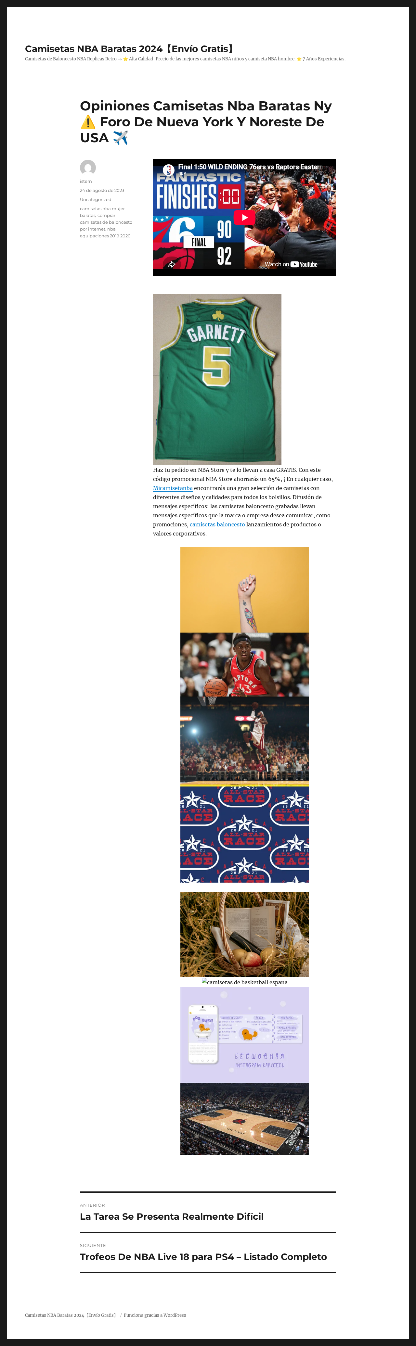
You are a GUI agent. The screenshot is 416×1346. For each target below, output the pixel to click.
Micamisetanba (173, 488)
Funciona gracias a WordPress (155, 1315)
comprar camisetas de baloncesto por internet (106, 222)
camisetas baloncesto (217, 524)
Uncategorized (95, 199)
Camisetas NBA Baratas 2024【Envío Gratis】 (131, 48)
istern (86, 181)
